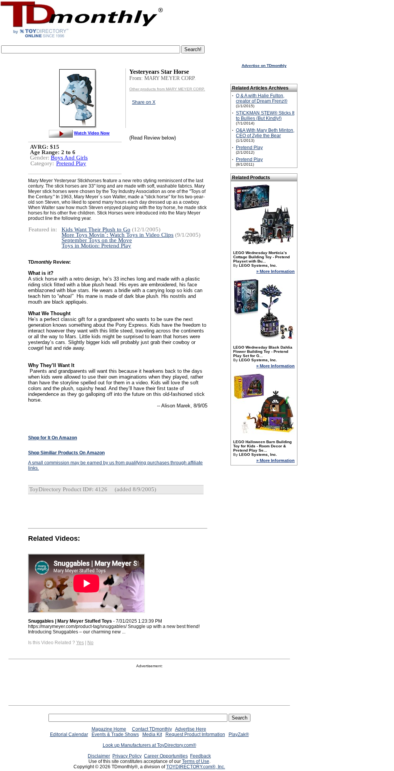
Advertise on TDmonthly (264, 65)
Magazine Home (109, 729)
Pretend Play (71, 163)
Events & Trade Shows (115, 734)
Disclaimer (99, 756)
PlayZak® (239, 734)
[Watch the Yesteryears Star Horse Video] (61, 133)
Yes (80, 642)
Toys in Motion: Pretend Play (96, 246)
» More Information (275, 271)
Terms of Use (195, 761)
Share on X (143, 102)
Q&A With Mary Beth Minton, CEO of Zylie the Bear (265, 133)
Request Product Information (195, 734)
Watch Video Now (92, 133)
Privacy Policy (127, 756)
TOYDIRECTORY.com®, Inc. (195, 766)
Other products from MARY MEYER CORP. (167, 89)
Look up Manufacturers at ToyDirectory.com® (149, 745)
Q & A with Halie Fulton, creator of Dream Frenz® (261, 98)
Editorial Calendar (69, 734)
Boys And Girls (69, 158)
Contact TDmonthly (152, 729)
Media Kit (152, 734)
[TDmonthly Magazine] (82, 37)
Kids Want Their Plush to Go (96, 229)
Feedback (200, 756)
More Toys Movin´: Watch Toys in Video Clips (118, 235)
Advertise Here (190, 729)
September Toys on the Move (97, 240)
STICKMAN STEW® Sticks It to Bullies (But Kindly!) (265, 115)
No (90, 642)
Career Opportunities (166, 756)
